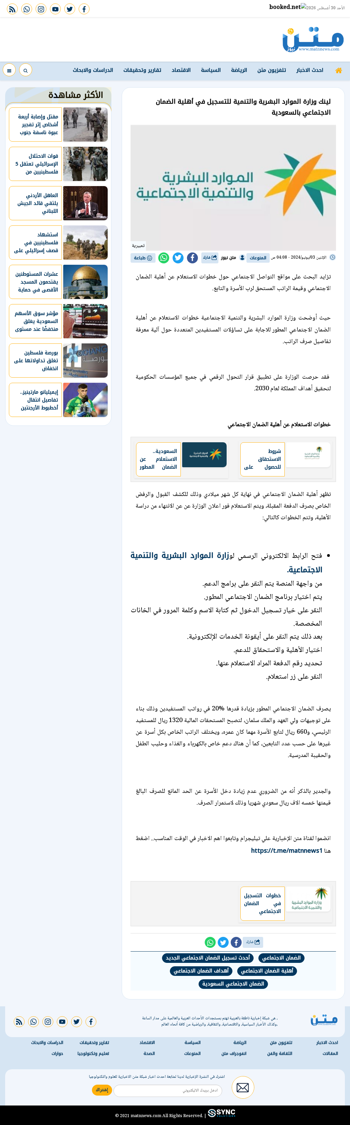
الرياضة (239, 70)
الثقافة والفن (279, 1053)
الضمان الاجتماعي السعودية (233, 984)
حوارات (57, 1053)
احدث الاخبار (309, 70)
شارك (207, 257)
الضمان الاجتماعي (281, 958)
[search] (25, 69)
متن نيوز (228, 257)
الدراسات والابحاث (93, 70)
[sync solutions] (220, 1116)
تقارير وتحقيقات (142, 70)
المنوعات (258, 258)
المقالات (330, 1053)
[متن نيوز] (313, 39)
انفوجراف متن (233, 1053)
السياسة (211, 70)
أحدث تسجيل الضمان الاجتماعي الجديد (208, 958)
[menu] (9, 69)
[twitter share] (178, 257)
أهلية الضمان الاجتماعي (267, 971)
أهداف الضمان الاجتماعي (201, 971)
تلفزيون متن (271, 70)
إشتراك (102, 1090)
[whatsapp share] (163, 257)
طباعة (140, 258)
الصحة (149, 1053)
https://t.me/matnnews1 (287, 850)
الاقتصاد (181, 70)
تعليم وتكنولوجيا (93, 1053)
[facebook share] (192, 257)
